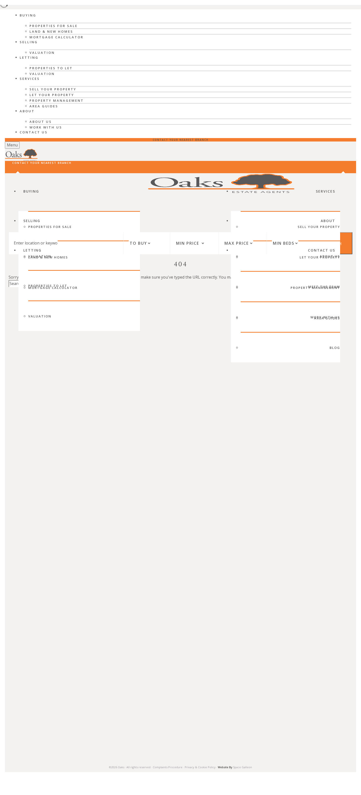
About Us (40, 121)
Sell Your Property (52, 89)
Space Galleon (242, 767)
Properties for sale (50, 227)
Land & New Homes (51, 31)
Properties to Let (51, 68)
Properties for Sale (53, 26)
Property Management (56, 100)
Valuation (42, 52)
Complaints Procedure (167, 767)
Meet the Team (324, 286)
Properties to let (47, 286)
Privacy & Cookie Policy (200, 767)
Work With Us (45, 127)
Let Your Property (51, 95)
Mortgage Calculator (56, 37)
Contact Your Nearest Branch (180, 140)
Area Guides (43, 106)
